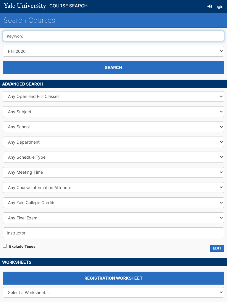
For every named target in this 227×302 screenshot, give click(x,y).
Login (217, 6)
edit (217, 248)
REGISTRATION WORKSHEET (113, 277)
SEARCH (113, 67)
